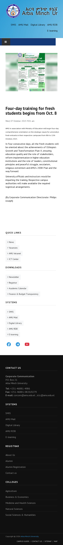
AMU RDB (52, 24)
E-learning (52, 30)
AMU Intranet (15, 253)
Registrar (13, 282)
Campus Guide (23, 541)
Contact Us (36, 541)
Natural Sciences (14, 508)
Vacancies (13, 247)
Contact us (11, 472)
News (11, 242)
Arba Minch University (30, 536)
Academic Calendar (17, 288)
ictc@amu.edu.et (46, 395)
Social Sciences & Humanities (21, 514)
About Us (10, 454)
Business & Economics (17, 496)
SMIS (13, 24)
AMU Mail (23, 24)
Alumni (9, 460)
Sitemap (48, 541)
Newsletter (14, 277)
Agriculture (11, 490)
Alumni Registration (16, 466)
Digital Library (38, 24)
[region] (31, 72)
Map (55, 541)
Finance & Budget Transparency (23, 294)
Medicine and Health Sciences (21, 502)
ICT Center (14, 259)
